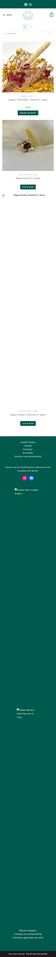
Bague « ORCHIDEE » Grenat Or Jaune (28, 99)
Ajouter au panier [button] (28, 113)
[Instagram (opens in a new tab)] (30, 4)
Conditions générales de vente (28, 938)
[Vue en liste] (31, 26)
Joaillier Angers (28, 442)
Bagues (24, 96)
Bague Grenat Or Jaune (28, 178)
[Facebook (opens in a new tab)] (26, 4)
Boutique (27, 449)
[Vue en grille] (24, 26)
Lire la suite (28, 187)
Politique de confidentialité (28, 934)
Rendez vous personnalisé (28, 456)
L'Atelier (28, 446)
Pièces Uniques (32, 175)
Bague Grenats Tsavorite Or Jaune (28, 414)
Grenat (29, 96)
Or (34, 96)
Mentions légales (28, 930)
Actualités (28, 453)
